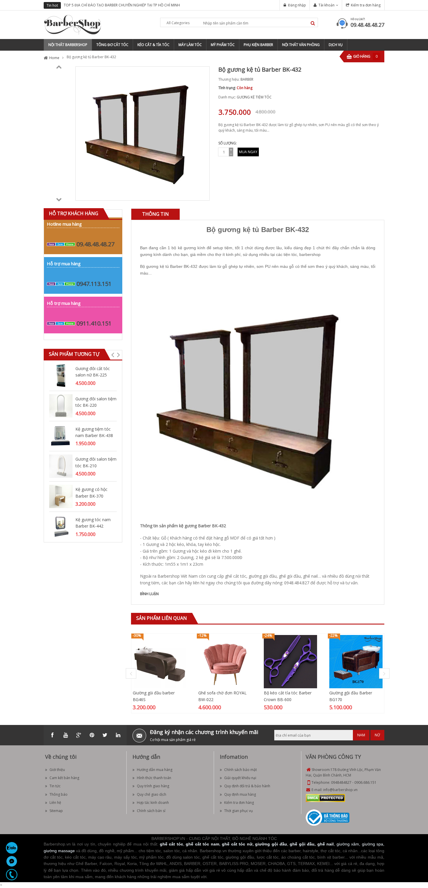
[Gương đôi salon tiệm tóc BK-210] (60, 466)
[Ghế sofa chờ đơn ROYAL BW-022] (225, 661)
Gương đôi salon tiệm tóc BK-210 (95, 462)
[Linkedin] (118, 735)
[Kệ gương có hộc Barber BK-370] (60, 495)
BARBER (246, 79)
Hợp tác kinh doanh (153, 802)
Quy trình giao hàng (153, 785)
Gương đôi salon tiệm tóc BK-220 (95, 402)
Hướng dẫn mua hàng (154, 769)
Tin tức (55, 785)
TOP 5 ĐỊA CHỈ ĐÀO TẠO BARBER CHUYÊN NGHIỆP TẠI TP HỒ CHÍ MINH (122, 5)
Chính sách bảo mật (240, 769)
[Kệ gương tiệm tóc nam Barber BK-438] (60, 435)
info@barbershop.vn (340, 789)
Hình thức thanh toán (154, 777)
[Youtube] (65, 735)
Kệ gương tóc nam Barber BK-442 (93, 523)
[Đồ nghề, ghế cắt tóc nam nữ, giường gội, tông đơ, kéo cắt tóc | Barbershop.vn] (73, 24)
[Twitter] (104, 735)
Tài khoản (327, 5)
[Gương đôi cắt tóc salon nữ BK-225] (60, 375)
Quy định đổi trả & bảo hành (247, 785)
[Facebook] (52, 735)
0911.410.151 (94, 323)
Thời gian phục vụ (238, 810)
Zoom (202, 193)
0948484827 (341, 782)
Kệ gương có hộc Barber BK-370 (91, 492)
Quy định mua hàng (240, 794)
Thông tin (155, 214)
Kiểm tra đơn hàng (366, 5)
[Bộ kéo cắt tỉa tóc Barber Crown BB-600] (290, 661)
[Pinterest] (91, 735)
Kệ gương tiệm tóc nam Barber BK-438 (94, 432)
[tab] (155, 214)
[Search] (313, 23)
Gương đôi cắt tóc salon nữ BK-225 (92, 372)
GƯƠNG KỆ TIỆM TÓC (254, 97)
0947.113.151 (94, 284)
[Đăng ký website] (327, 817)
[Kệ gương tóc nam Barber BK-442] (60, 526)
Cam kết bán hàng (64, 777)
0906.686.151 (365, 782)
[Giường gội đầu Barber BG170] (356, 661)
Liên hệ (55, 802)
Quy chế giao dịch (151, 794)
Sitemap (56, 810)
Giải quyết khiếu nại (240, 777)
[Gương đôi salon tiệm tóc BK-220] (60, 405)
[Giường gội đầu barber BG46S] (159, 661)
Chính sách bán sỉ (151, 810)
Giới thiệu (57, 769)
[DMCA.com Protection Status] (325, 797)
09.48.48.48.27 (367, 24)
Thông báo (58, 794)
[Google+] (78, 735)
